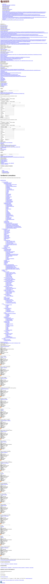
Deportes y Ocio (6, 286)
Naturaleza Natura (31, 12)
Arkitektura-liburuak (15, 74)
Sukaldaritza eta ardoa (10, 41)
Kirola (36, 14)
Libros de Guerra (16, 41)
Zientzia (23, 14)
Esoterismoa (9, 15)
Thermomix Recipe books (18, 14)
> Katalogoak (11, 563)
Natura (25, 70)
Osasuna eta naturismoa (22, 40)
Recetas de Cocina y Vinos (8, 277)
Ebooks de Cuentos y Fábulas (4, 54)
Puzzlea (13, 12)
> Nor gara (2, 563)
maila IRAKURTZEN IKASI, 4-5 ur (11, 265)
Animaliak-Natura (40, 15)
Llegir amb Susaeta (7, 240)
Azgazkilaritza (13, 15)
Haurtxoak (7, 259)
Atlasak (5, 263)
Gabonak (10, 12)
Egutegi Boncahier (9, 42)
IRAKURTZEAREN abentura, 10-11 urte (12, 268)
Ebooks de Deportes (9, 287)
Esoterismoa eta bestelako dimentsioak (24, 41)
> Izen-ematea (31, 567)
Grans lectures (6, 233)
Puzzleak (7, 256)
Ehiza (1, 71)
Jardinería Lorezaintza (23, 15)
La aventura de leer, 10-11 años (18, 60)
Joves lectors (6, 246)
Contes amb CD (6, 231)
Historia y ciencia (3, 74)
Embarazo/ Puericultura (9, 59)
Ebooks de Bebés (6, 298)
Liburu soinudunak (37, 31)
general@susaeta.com (29, 578)
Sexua (27, 40)
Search (2, 140)
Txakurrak (2, 70)
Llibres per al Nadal (7, 237)
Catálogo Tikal (18, 146)
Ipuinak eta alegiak (14, 31)
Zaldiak (27, 70)
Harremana (2, 143)
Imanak (15, 12)
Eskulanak (8, 73)
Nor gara (1, 77)
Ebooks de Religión (12, 58)
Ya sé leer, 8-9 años (11, 60)
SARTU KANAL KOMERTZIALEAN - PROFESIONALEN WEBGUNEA (12, 93)
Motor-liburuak (17, 15)
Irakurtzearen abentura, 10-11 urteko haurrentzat (13, 226)
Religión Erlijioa (31, 14)
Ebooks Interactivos (22, 54)
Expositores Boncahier (15, 42)
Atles (5, 239)
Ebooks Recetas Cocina (4, 55)
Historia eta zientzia (43, 32)
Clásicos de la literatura (3, 49)
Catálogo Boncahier (7, 146)
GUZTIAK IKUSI (3, 147)
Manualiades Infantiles (13, 13)
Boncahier (7, 11)
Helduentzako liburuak (24, 39)
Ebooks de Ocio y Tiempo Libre (11, 288)
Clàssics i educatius (7, 232)
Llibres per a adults (7, 247)
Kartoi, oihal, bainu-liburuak (10, 251)
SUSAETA (3, 98)
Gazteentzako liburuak (5, 7)
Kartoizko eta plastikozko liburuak (22, 31)
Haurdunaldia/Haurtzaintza (9, 16)
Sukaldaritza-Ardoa (5, 14)
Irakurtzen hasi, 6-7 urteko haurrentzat (19, 17)
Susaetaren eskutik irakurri (42, 39)
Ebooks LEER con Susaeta (8, 299)
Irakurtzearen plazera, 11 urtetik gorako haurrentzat (11, 44)
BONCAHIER (12, 98)
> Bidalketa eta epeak (3, 567)
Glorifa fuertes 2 (4, 9)
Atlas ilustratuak (9, 9)
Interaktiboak (33, 31)
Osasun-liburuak (6, 72)
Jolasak (7, 307)
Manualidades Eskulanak (30, 15)
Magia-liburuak (23, 12)
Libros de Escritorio (3, 42)
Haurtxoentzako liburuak (6, 5)
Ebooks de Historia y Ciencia (4, 58)
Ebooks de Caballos (20, 57)
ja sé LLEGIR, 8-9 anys (9, 242)
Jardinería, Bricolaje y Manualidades (9, 279)
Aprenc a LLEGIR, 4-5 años (10, 241)
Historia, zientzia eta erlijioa (8, 333)
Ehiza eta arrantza (8, 40)
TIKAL (7, 98)
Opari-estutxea (4, 41)
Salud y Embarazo (7, 294)
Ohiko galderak (2, 142)
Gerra (34, 14)
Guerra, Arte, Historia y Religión (9, 290)
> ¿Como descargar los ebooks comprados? (18, 567)
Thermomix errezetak (17, 75)
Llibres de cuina (6, 236)
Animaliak (27, 12)
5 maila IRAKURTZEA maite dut (24, 44)
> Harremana (15, 563)
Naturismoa (2, 72)
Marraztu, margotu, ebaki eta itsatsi (5, 31)
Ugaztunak (22, 70)
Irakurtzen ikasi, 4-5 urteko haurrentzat (8, 17)
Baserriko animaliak (34, 70)
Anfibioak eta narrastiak (17, 70)
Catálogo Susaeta (13, 146)
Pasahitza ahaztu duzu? (3, 92)
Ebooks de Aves (14, 57)
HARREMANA (2, 79)
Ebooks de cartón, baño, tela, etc (14, 54)
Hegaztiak (11, 70)
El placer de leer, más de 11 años (28, 60)
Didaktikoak (29, 31)
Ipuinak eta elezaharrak (9, 252)
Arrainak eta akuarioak (7, 70)
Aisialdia (6, 15)
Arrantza (3, 71)
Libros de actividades (20, 13)
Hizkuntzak (40, 12)
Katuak (29, 70)
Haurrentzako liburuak (11, 39)
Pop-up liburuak (18, 12)
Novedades (2, 146)
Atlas (5, 296)
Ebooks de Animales (3, 57)
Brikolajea (35, 15)
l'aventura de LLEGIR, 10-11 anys (11, 243)
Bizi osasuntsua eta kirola (15, 40)
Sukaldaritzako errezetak (4, 75)
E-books (3, 11)
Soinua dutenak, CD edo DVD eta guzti (12, 254)
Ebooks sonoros (27, 54)
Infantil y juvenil (6, 271)
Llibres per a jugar (7, 230)
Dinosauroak (36, 12)
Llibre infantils (6, 245)
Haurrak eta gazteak (7, 250)
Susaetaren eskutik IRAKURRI (9, 264)
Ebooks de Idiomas (7, 297)
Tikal (5, 11)
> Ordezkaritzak (6, 563)
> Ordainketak (9, 567)
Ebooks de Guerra (18, 58)
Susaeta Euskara (4, 248)
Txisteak (7, 12)
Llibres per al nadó (7, 229)
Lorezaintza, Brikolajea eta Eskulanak (33, 40)
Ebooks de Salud (3, 59)
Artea (28, 14)
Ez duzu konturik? (10, 92)
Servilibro (3, 582)
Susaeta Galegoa (4, 269)
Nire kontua (2, 80)
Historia (26, 14)
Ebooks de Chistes (33, 54)
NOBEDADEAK (3, 180)
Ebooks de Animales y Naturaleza (9, 281)
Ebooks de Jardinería (3, 56)
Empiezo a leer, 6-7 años (4, 60)
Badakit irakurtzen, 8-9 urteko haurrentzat (31, 17)
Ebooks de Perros (9, 57)
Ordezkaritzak (10, 142)
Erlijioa (7, 74)
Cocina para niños (7, 13)
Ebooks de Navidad (39, 54)
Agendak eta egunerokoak (10, 189)
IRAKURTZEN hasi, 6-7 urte (10, 266)
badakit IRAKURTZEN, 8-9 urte (11, 267)
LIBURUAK (4, 4)
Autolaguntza (11, 72)
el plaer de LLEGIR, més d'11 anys (11, 244)
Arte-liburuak (10, 74)
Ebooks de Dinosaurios (26, 57)
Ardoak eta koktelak (11, 14)
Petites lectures (6, 238)
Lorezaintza (5, 73)
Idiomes (5, 234)
